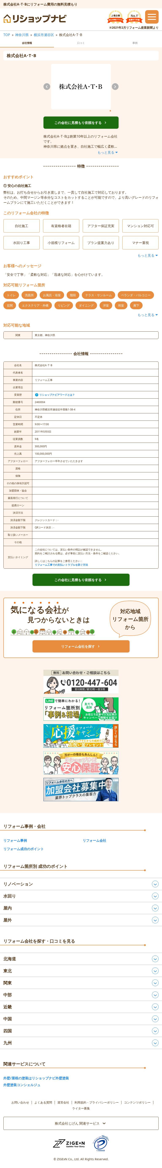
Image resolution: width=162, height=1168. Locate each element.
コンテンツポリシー (137, 1102)
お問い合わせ (20, 1102)
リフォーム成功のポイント (23, 849)
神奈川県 (22, 34)
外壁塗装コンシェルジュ (21, 1084)
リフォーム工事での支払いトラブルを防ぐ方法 (61, 565)
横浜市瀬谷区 (44, 34)
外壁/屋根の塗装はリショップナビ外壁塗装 (36, 1078)
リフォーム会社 (94, 840)
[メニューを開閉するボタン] (152, 17)
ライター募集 (81, 1108)
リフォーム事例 (15, 840)
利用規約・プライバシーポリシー (96, 1102)
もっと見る (105, 152)
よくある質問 (43, 1102)
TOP (6, 34)
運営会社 (63, 1102)
